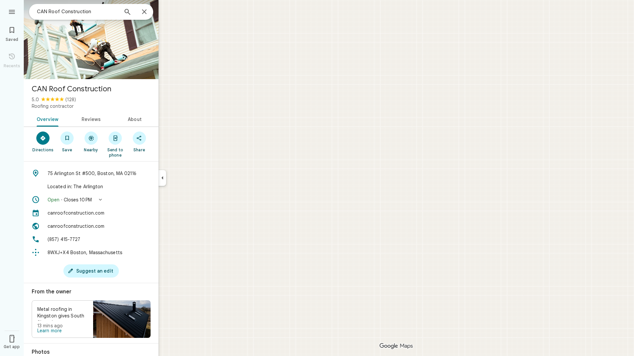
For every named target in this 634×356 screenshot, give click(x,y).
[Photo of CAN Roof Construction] (91, 39)
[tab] (46, 119)
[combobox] (77, 11)
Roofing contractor (53, 106)
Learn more (49, 331)
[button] (91, 199)
